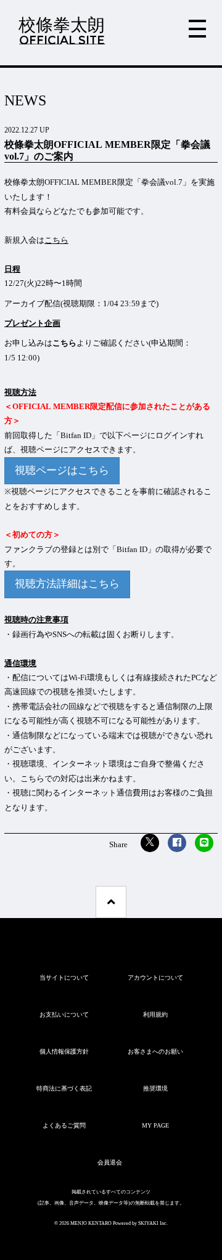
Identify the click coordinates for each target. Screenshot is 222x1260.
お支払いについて (64, 1014)
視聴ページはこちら (62, 470)
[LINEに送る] (204, 843)
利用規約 (155, 1014)
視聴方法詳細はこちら (67, 584)
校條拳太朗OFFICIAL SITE (61, 30)
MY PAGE (155, 1125)
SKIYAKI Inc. (153, 1223)
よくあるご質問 (64, 1125)
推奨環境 (155, 1088)
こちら (64, 343)
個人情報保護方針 (64, 1051)
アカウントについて (155, 977)
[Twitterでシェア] (150, 843)
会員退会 (109, 1162)
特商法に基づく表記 (64, 1088)
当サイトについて (64, 977)
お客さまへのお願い (155, 1051)
